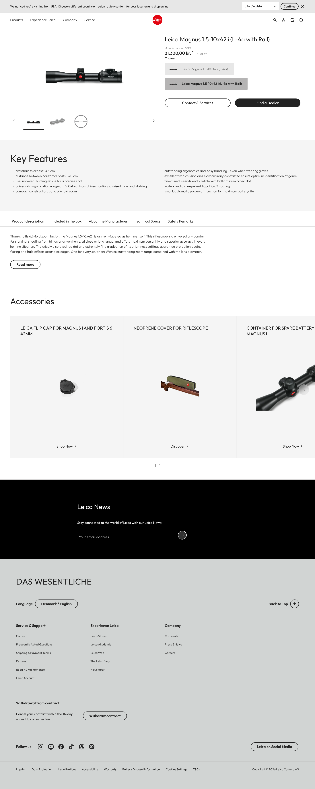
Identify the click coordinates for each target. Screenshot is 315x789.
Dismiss (302, 6)
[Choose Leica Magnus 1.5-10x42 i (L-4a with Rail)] (206, 84)
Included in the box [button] (66, 221)
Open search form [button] (275, 20)
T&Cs (196, 769)
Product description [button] (28, 221)
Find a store (292, 20)
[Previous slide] (14, 121)
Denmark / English (56, 604)
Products (16, 20)
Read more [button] (25, 264)
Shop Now (65, 446)
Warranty (110, 769)
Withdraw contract (105, 715)
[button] (33, 122)
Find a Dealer (267, 102)
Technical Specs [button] (147, 221)
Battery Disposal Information (141, 769)
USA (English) (253, 6)
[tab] (155, 465)
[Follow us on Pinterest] (91, 746)
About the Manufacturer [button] (108, 221)
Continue (289, 6)
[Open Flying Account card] (283, 20)
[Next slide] (154, 121)
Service (89, 20)
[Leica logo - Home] (157, 20)
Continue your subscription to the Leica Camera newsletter (182, 535)
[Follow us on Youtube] (51, 746)
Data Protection (42, 769)
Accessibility (90, 769)
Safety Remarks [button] (180, 221)
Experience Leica (43, 20)
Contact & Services (197, 102)
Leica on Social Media (274, 746)
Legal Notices (67, 769)
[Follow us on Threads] (81, 746)
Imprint (21, 769)
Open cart (301, 20)
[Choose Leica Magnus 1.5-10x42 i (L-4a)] (199, 69)
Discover (178, 446)
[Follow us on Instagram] (40, 746)
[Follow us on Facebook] (61, 746)
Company (70, 20)
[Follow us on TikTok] (71, 746)
